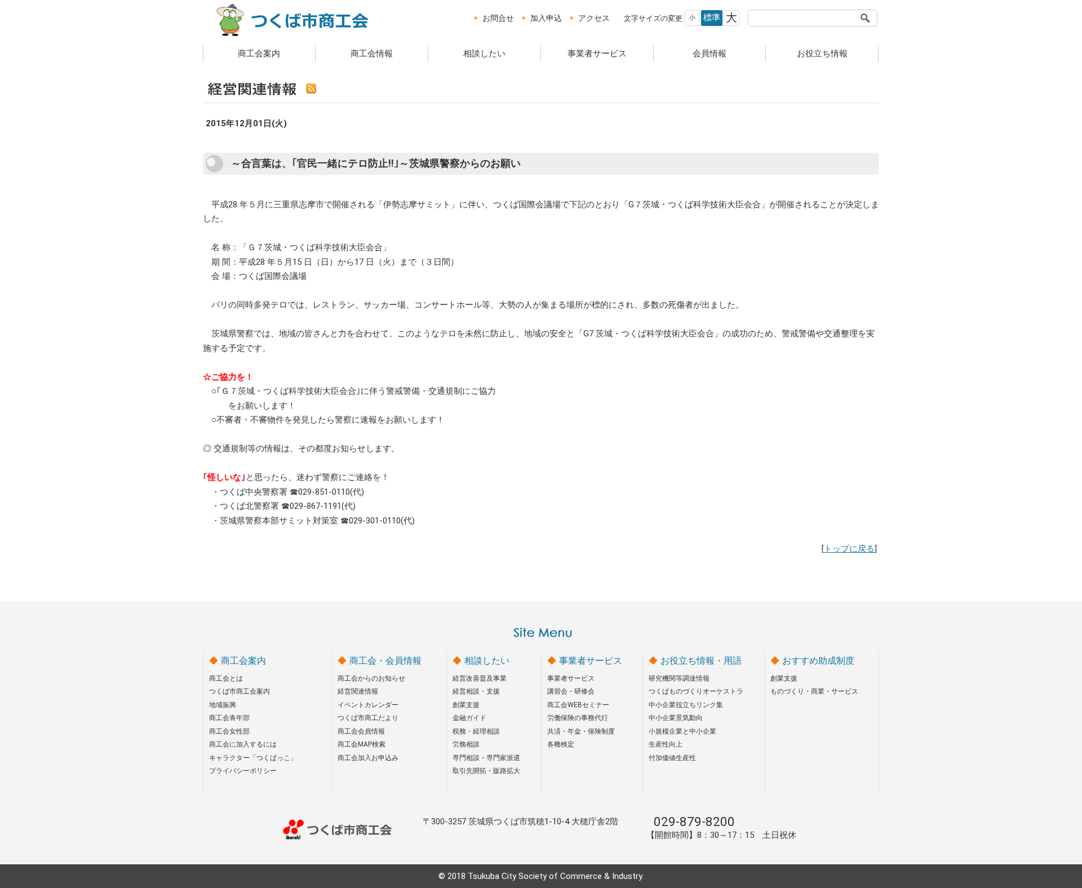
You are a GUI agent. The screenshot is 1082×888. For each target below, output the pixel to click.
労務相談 (466, 744)
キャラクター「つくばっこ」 (253, 758)
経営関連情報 (358, 691)
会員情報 (709, 53)
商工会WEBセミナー (578, 705)
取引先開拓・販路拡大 (486, 771)
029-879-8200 (694, 821)
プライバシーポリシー (243, 771)
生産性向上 (665, 744)
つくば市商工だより (368, 718)
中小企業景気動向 (676, 718)
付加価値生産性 (672, 758)
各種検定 (560, 744)
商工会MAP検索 (361, 744)
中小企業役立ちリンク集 (686, 705)
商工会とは (226, 678)
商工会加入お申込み (368, 758)
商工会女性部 (229, 731)
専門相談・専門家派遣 (486, 758)
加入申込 (546, 18)
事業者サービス (597, 53)
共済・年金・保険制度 (581, 731)
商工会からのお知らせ (371, 678)
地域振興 (222, 705)
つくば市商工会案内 (239, 691)
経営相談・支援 (476, 691)
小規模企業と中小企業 (682, 731)
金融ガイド (469, 718)
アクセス (594, 18)
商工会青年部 (229, 718)
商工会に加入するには (243, 744)
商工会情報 (372, 53)
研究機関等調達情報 (679, 678)
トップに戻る (849, 549)
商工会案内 (259, 53)
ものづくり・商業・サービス (814, 691)
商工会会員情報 (361, 731)
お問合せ (498, 18)
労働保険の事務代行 (577, 718)
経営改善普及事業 (480, 678)
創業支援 (466, 705)
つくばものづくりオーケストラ (696, 691)
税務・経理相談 (476, 731)
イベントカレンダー (368, 705)
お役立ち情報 (822, 53)
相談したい (484, 53)
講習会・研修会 (571, 691)
